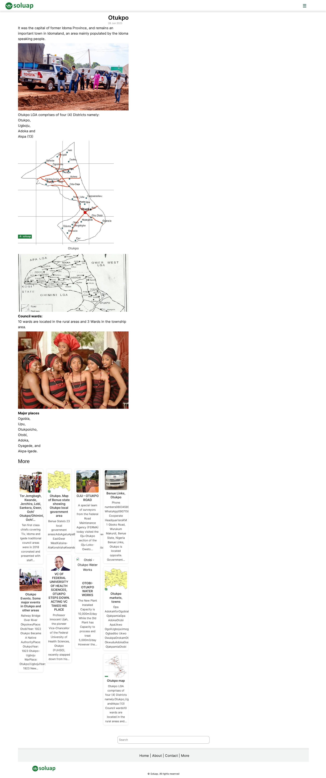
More (185, 756)
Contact (171, 756)
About (157, 756)
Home (144, 756)
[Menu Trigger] (305, 5)
